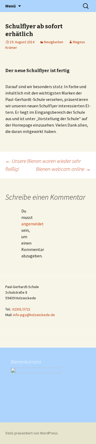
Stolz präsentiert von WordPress (31, 433)
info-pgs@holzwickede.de (34, 314)
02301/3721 (21, 309)
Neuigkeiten (53, 42)
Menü (10, 6)
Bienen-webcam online (63, 169)
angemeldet (32, 223)
